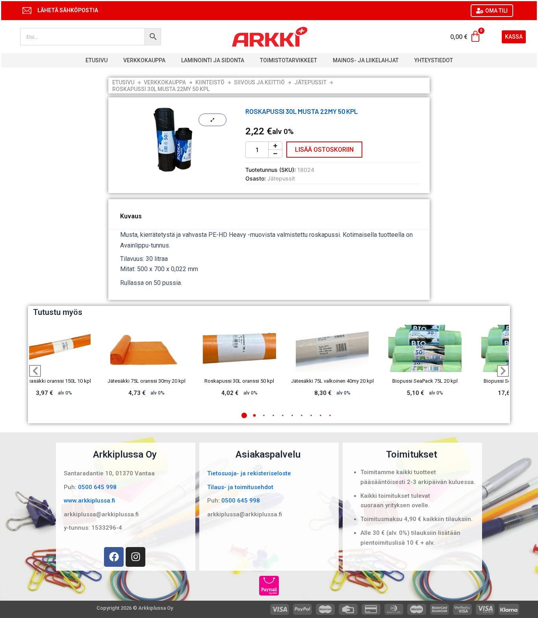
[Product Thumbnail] (212, 120)
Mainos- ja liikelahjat (366, 60)
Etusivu (96, 60)
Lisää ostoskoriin (324, 149)
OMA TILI (496, 10)
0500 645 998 (97, 487)
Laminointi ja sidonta (212, 60)
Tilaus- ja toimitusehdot (240, 487)
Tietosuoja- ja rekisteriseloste (249, 473)
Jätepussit (310, 82)
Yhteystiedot (433, 60)
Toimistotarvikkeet (288, 60)
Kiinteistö (209, 82)
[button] (244, 415)
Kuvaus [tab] (131, 216)
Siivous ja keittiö (259, 82)
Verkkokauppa (144, 60)
